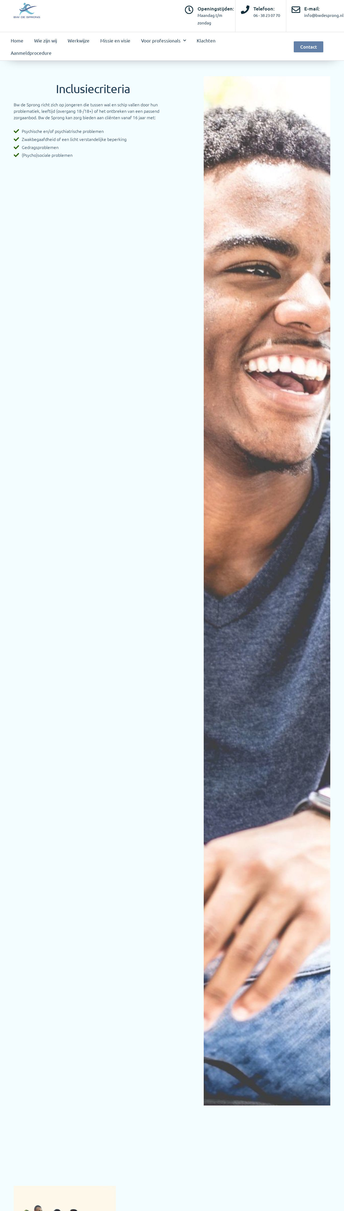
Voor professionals (161, 40)
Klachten (206, 40)
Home (17, 40)
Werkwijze (78, 40)
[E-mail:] (296, 9)
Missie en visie (115, 40)
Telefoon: (264, 8)
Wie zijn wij (45, 40)
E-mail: (312, 8)
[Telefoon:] (245, 9)
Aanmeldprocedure (31, 53)
